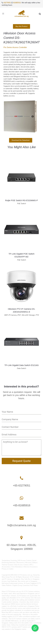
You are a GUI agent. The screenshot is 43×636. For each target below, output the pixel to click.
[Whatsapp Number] (21, 498)
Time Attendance (16, 567)
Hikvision (28, 562)
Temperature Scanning (9, 560)
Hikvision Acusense (30, 567)
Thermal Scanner (7, 565)
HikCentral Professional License (12, 583)
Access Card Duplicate (9, 581)
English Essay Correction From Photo (25, 585)
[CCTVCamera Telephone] (21, 478)
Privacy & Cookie (7, 569)
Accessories (6, 567)
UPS (30, 565)
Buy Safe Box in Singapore (30, 579)
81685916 (17, 3)
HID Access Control (24, 560)
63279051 (7, 3)
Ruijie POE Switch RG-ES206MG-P (21, 200)
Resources (20, 562)
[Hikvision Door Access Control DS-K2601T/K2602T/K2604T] (21, 116)
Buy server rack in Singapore (27, 581)
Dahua (34, 562)
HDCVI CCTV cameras (9, 627)
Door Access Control (21, 565)
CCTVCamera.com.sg (13, 591)
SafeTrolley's (6, 596)
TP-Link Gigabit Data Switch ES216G (21, 365)
